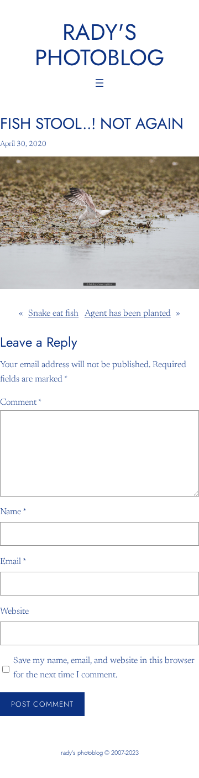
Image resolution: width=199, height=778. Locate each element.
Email (13, 561)
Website (14, 611)
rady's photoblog (99, 45)
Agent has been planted (128, 313)
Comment (21, 402)
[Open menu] (99, 83)
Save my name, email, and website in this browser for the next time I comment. (104, 668)
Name (13, 512)
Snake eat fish (53, 313)
